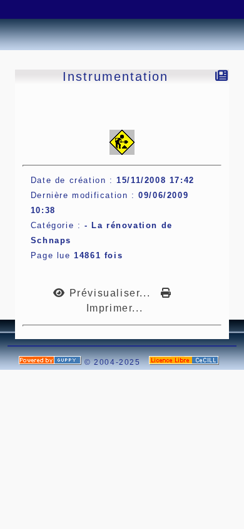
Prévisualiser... (109, 293)
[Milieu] (53, 9)
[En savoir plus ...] (185, 362)
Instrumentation (115, 76)
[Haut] (22, 9)
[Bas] (84, 9)
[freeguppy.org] (51, 362)
